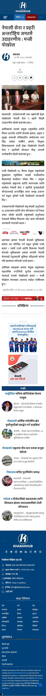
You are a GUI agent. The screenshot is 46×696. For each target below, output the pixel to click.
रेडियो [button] (18, 17)
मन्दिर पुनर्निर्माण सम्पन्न (23, 472)
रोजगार (19, 629)
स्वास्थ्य (19, 617)
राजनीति (35, 617)
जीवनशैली (5, 621)
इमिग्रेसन (20, 625)
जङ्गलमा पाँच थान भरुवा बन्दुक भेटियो (23, 450)
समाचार (4, 609)
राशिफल (35, 621)
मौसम (4, 656)
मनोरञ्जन (20, 621)
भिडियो (34, 625)
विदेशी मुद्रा (5, 644)
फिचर (4, 625)
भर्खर (23, 388)
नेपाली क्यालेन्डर (7, 664)
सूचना (34, 613)
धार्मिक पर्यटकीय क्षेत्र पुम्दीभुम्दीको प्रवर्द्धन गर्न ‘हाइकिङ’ (23, 423)
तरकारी (4, 660)
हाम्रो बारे (9, 591)
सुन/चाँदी (5, 648)
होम (3, 605)
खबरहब (16, 54)
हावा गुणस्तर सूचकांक (9, 652)
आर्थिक (4, 617)
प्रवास (4, 629)
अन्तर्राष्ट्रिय (5, 613)
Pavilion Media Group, (20, 673)
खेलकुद (35, 609)
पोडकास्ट (35, 629)
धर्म (18, 605)
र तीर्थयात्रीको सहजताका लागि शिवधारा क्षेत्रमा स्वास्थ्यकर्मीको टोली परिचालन (23, 503)
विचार (19, 613)
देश (33, 605)
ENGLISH (31, 17)
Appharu (5, 688)
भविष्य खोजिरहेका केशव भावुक (23, 395)
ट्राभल (19, 609)
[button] (40, 684)
